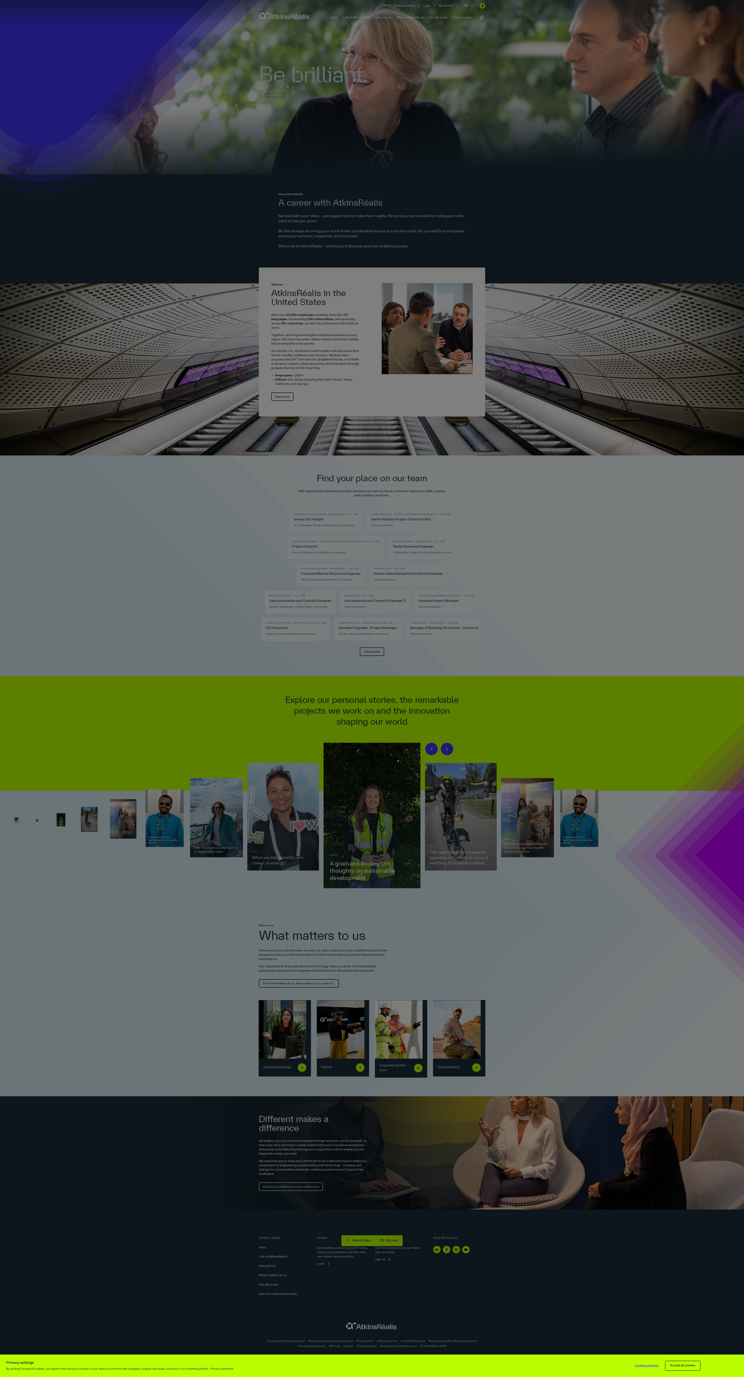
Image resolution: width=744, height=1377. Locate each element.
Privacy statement (221, 1368)
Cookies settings (647, 1365)
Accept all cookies (682, 1365)
